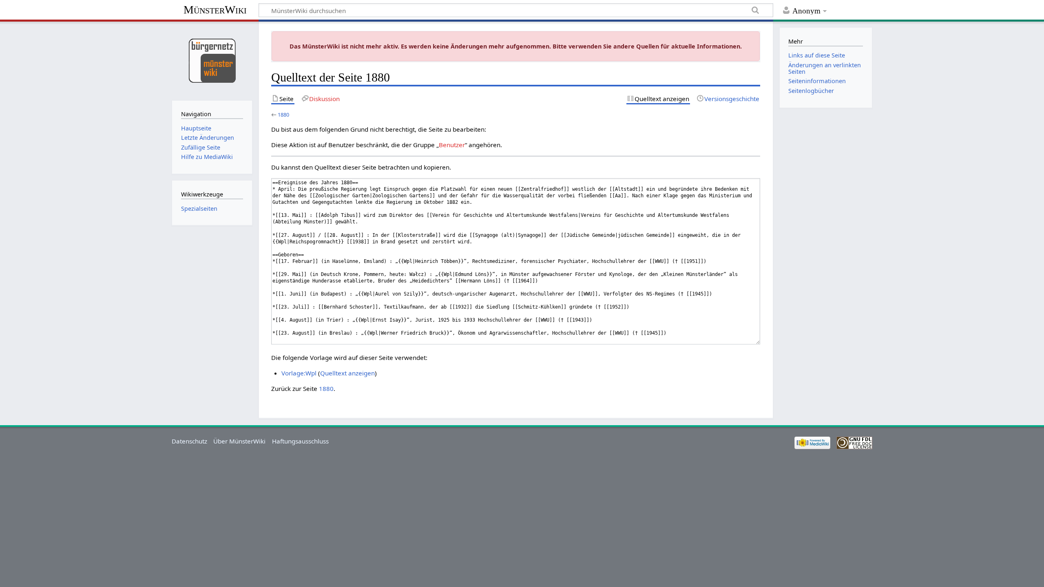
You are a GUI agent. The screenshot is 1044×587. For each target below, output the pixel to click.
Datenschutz (189, 441)
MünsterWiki (215, 9)
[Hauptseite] (212, 60)
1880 (283, 114)
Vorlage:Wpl (298, 373)
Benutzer (452, 145)
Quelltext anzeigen (347, 373)
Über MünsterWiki (239, 441)
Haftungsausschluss (300, 441)
